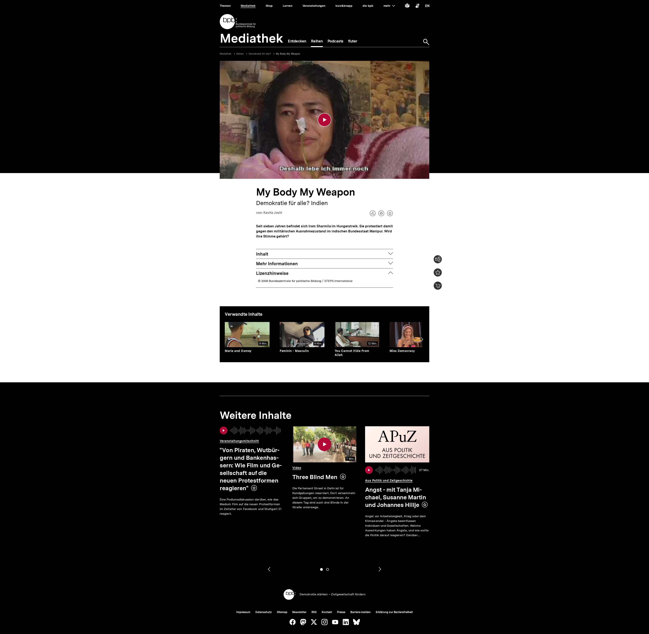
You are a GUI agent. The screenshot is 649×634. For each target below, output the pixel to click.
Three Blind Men (314, 477)
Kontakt (327, 612)
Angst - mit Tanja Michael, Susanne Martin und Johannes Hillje (395, 497)
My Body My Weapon (288, 53)
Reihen (240, 53)
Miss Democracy (402, 351)
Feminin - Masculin (294, 351)
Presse (341, 612)
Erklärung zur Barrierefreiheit (394, 612)
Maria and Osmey (238, 351)
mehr (389, 5)
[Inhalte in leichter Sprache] (407, 6)
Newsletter (299, 612)
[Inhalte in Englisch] (427, 6)
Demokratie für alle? (260, 53)
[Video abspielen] (324, 120)
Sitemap (282, 612)
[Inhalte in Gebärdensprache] (417, 6)
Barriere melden (360, 612)
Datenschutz (263, 612)
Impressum (243, 612)
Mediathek (225, 53)
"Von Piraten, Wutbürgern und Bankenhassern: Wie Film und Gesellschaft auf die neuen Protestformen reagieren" (251, 469)
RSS (314, 612)
